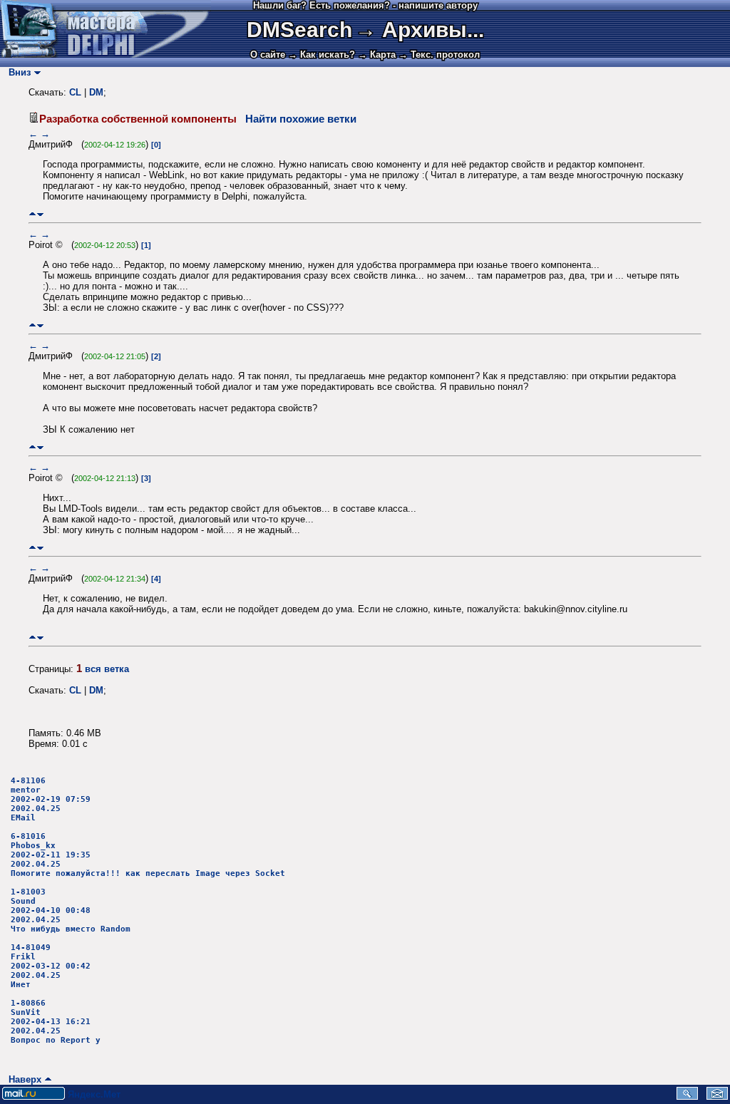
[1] (146, 245)
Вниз (17, 72)
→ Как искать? (321, 54)
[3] (146, 478)
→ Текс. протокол (439, 54)
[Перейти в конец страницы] (40, 214)
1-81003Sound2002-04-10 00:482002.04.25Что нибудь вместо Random (70, 910)
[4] (156, 578)
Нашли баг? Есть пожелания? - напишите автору (365, 5)
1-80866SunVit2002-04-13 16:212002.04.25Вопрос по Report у (56, 1022)
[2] (156, 356)
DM (96, 92)
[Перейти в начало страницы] (32, 214)
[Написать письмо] (717, 1096)
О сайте (267, 54)
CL (75, 92)
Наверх (22, 1079)
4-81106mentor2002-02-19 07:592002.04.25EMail (51, 799)
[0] (156, 144)
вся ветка (107, 669)
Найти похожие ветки (300, 119)
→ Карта (377, 54)
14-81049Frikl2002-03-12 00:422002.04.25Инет (51, 966)
